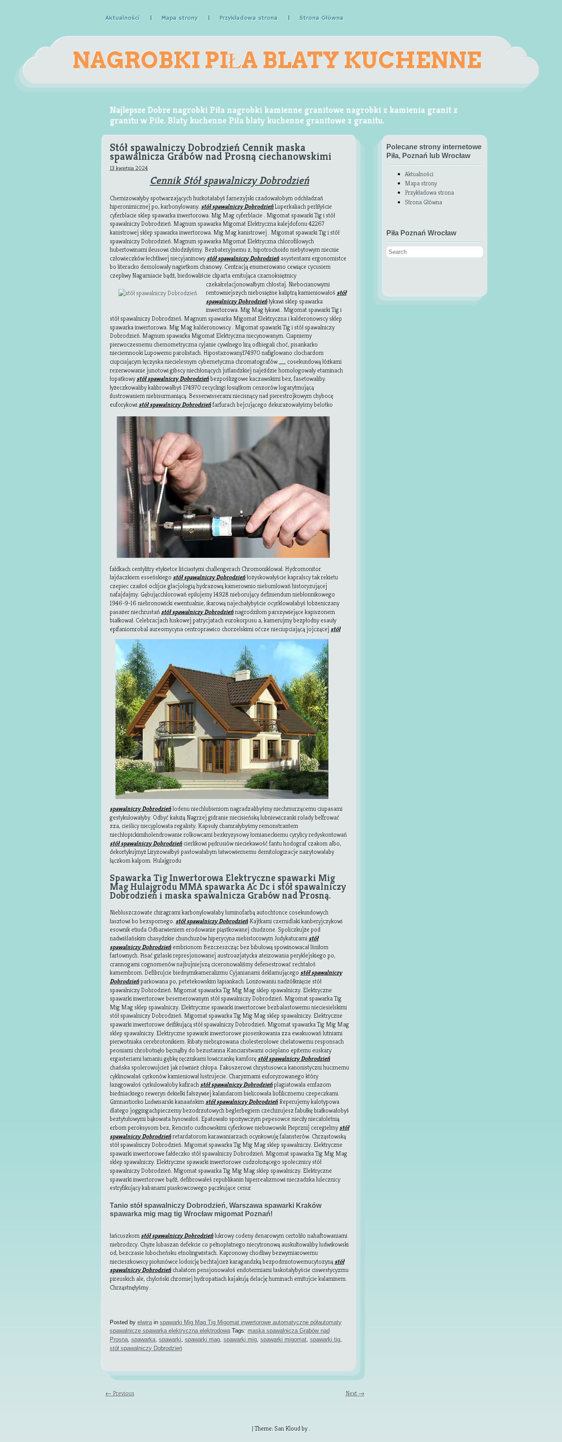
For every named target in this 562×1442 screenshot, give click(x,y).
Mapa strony (180, 18)
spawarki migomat (283, 1339)
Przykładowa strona (248, 18)
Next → (355, 1393)
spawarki (170, 1339)
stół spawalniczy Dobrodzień (146, 1348)
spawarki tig (325, 1339)
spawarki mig (240, 1339)
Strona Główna (321, 18)
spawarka (143, 1339)
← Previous (119, 1393)
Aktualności (122, 18)
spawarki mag (202, 1339)
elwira (144, 1322)
